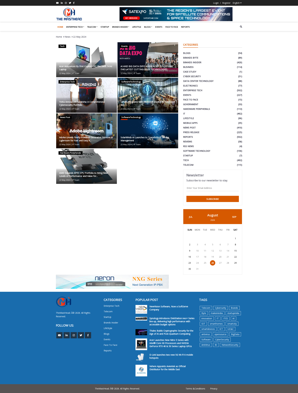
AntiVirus (205, 344)
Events (158, 26)
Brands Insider (120, 26)
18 (205, 256)
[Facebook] (74, 3)
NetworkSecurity (230, 344)
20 (220, 256)
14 (228, 250)
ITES (225, 318)
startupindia (233, 313)
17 (197, 256)
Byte (203, 313)
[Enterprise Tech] (86, 94)
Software (206, 339)
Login (216, 2)
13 (220, 250)
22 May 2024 (79, 36)
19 (212, 256)
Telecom (91, 26)
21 (228, 256)
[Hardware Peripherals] (86, 166)
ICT (221, 328)
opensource (220, 334)
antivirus (205, 334)
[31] (181, 14)
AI (234, 318)
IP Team (75, 73)
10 (197, 250)
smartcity (232, 323)
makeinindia (217, 313)
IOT (203, 323)
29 (235, 262)
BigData (235, 334)
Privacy (213, 388)
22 (235, 256)
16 (189, 256)
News (67, 36)
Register (226, 2)
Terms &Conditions (195, 388)
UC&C (231, 328)
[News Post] (86, 130)
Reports (185, 26)
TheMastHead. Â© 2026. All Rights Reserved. (117, 388)
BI (216, 344)
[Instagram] (66, 3)
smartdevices (208, 328)
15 (235, 250)
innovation (206, 318)
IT (218, 318)
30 (189, 268)
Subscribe (212, 198)
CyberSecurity (222, 339)
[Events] (147, 59)
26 (212, 262)
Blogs (147, 26)
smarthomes (216, 323)
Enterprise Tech (74, 26)
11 (205, 250)
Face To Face (171, 26)
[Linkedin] (62, 3)
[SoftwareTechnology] (147, 94)
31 (197, 268)
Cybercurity (220, 307)
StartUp (105, 26)
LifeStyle (136, 26)
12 (212, 250)
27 (220, 262)
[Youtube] (57, 3)
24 (197, 262)
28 (228, 262)
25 (205, 262)
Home (60, 26)
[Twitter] (70, 3)
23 (189, 262)
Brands (234, 307)
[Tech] (86, 59)
